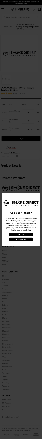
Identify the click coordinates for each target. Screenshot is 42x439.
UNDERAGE (21, 239)
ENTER (21, 235)
